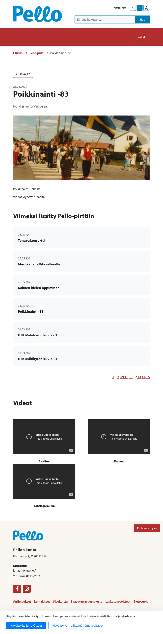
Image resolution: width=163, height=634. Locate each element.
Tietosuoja (141, 601)
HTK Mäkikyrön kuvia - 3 (37, 335)
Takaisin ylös (149, 528)
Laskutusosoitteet (117, 601)
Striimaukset (22, 601)
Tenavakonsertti (31, 240)
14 (144, 377)
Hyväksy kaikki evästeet (26, 625)
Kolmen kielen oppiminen (39, 287)
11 (131, 377)
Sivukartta (60, 601)
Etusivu (18, 53)
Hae (142, 19)
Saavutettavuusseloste (86, 601)
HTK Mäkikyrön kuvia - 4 (37, 358)
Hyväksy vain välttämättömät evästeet (78, 625)
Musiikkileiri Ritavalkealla (39, 264)
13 (139, 377)
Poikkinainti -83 (31, 311)
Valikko (142, 37)
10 (126, 377)
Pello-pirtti (36, 53)
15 (148, 377)
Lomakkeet (42, 601)
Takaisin (24, 74)
